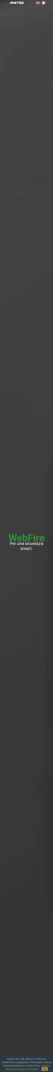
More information (29, 1069)
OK (44, 1069)
